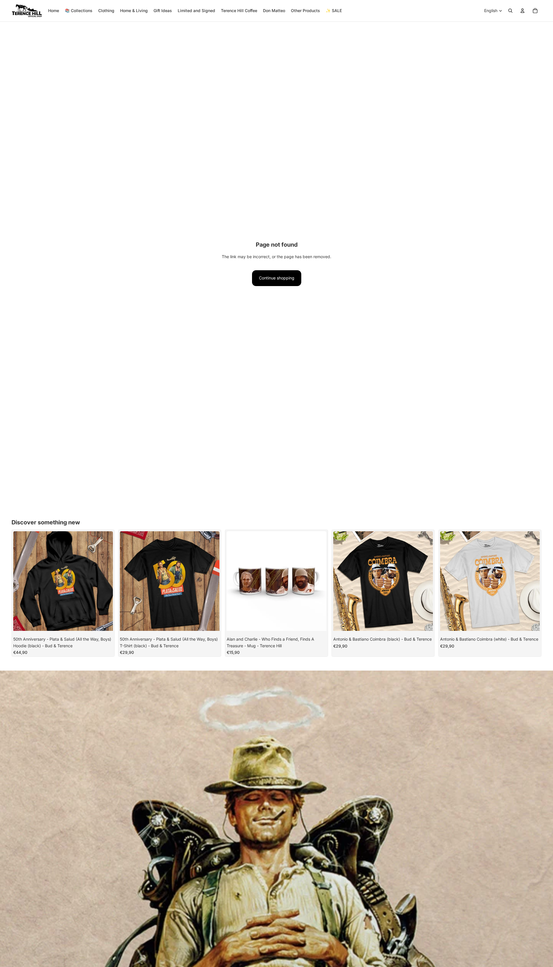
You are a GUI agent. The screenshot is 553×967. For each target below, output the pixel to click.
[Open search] (510, 10)
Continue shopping (276, 277)
